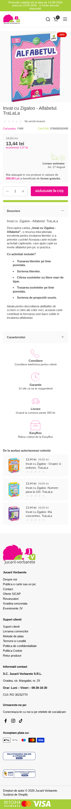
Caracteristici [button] (16, 337)
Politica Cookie (12, 650)
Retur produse (12, 655)
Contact (8, 589)
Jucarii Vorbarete (46, 790)
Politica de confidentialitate (20, 646)
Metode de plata (13, 636)
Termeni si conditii (14, 641)
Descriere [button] (13, 211)
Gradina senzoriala (15, 603)
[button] (47, 19)
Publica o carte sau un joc (19, 584)
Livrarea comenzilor (15, 631)
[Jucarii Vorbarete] (11, 19)
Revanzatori (11, 598)
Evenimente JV (13, 608)
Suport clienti (11, 626)
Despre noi (10, 579)
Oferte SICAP (12, 593)
